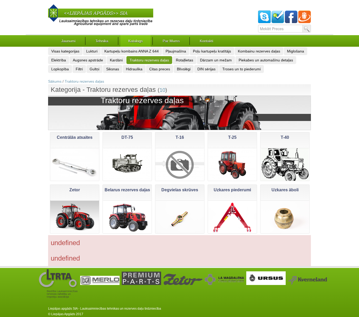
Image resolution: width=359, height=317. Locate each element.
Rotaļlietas (184, 60)
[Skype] (264, 22)
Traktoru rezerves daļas (149, 60)
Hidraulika (134, 69)
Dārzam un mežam (216, 60)
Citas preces (159, 69)
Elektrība (58, 60)
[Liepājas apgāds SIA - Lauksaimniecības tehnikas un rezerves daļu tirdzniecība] (100, 26)
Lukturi (92, 51)
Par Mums (171, 41)
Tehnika (101, 41)
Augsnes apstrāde (88, 60)
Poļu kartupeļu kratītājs (212, 51)
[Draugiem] (304, 22)
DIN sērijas (206, 69)
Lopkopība (60, 69)
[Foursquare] (277, 22)
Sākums (54, 81)
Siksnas (112, 69)
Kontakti (206, 41)
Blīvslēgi (184, 69)
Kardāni (116, 60)
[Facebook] (291, 22)
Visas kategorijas (65, 51)
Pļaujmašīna (176, 51)
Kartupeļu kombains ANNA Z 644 (131, 51)
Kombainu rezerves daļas (259, 51)
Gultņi (94, 69)
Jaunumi (68, 41)
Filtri (79, 69)
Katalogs (135, 41)
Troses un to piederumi (241, 69)
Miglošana (295, 51)
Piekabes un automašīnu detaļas (266, 60)
